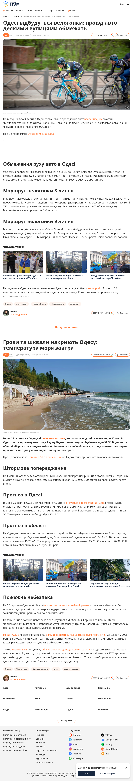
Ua (121, 4)
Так (86, 773)
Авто (5, 687)
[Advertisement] (50, 149)
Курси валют (42, 758)
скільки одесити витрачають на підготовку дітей (76, 634)
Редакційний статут (13, 742)
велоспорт (74, 304)
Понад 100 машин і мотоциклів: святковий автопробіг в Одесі (107, 277)
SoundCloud (111, 749)
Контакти (41, 742)
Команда (40, 754)
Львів (69, 698)
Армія (29, 11)
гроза (56, 669)
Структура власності (46, 750)
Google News (111, 739)
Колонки (60, 11)
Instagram (78, 749)
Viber (75, 744)
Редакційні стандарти (14, 746)
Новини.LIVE (35, 457)
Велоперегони (57, 304)
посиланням (54, 457)
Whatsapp (78, 758)
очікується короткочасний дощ (85, 502)
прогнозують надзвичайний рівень (66, 605)
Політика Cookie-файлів (15, 750)
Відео (72, 11)
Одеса (16, 16)
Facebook (77, 753)
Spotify (108, 744)
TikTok (108, 735)
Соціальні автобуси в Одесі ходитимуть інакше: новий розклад (110, 585)
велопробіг (95, 288)
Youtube (77, 735)
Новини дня (41, 709)
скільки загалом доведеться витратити (66, 649)
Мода (6, 709)
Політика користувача (14, 734)
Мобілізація (104, 698)
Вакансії (40, 738)
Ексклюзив (9, 698)
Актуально (40, 687)
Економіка (40, 11)
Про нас (40, 734)
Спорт (50, 11)
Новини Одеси (39, 304)
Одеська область (40, 669)
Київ (37, 698)
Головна (6, 16)
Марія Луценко (18, 679)
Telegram (77, 739)
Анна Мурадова (18, 314)
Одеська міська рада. (41, 133)
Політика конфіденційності (17, 738)
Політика (103, 709)
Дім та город (73, 687)
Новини (19, 11)
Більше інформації (108, 773)
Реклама (40, 746)
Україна (9, 10)
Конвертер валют (45, 762)
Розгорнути (66, 720)
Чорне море (21, 669)
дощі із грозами (71, 669)
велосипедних (93, 119)
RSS (107, 753)
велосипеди (21, 304)
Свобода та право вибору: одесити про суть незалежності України (22, 277)
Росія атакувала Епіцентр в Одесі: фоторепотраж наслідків (64, 277)
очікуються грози (53, 438)
